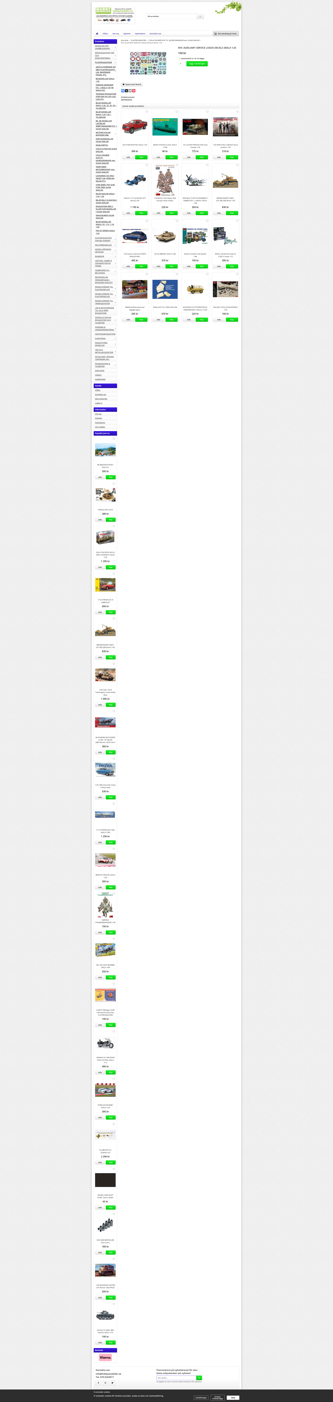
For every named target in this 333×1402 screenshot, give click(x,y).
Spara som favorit (132, 84)
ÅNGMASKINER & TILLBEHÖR (102, 365)
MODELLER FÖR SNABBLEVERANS (102, 47)
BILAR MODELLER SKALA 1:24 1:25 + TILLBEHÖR (103, 114)
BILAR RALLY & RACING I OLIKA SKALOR (106, 201)
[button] (111, 477)
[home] (97, 33)
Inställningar (201, 1397)
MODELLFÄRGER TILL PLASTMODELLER (104, 288)
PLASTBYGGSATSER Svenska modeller (103, 239)
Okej (233, 1397)
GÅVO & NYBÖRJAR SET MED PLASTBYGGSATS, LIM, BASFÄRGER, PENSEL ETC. (106, 71)
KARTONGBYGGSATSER (105, 334)
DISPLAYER (99, 370)
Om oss (116, 33)
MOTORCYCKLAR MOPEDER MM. (103, 133)
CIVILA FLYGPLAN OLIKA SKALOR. (106, 150)
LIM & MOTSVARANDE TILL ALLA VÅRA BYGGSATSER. (104, 310)
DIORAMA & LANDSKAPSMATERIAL (104, 328)
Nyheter (127, 33)
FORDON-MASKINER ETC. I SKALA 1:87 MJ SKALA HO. (105, 87)
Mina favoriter (101, 398)
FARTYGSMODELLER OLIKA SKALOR (104, 140)
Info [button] (100, 477)
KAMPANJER (100, 379)
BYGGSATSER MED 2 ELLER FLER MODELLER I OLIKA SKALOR (106, 209)
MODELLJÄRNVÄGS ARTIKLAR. (103, 250)
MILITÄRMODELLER (103, 245)
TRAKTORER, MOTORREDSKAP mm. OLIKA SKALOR (105, 169)
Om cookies (100, 427)
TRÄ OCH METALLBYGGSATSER (104, 351)
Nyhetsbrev (140, 33)
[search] (200, 16)
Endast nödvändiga (217, 1397)
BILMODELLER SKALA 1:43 (105, 79)
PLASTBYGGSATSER (103, 62)
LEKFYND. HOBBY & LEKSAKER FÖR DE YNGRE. (103, 263)
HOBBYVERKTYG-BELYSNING (102, 271)
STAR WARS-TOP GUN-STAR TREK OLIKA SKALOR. (105, 187)
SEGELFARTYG (102, 145)
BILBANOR (99, 256)
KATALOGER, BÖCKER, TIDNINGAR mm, (104, 357)
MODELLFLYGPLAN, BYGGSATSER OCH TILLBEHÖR (103, 320)
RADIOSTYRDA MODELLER (101, 344)
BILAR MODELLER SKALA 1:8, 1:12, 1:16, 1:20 (105, 224)
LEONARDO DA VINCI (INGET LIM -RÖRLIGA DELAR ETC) (105, 178)
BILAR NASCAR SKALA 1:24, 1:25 (105, 195)
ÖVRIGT (98, 375)
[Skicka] (199, 1378)
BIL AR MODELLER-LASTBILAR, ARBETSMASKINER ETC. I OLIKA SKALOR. (106, 125)
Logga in (98, 403)
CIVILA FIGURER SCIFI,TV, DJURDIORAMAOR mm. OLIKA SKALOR (106, 159)
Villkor (105, 33)
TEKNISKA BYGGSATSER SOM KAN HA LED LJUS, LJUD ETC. (106, 96)
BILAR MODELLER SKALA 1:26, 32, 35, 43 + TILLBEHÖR (106, 105)
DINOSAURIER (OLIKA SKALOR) (105, 216)
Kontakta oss (155, 33)
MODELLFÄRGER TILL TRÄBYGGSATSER (104, 302)
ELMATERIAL (100, 338)
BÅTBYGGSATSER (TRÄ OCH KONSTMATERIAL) (104, 55)
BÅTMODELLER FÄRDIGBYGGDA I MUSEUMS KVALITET (104, 280)
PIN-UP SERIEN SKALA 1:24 (105, 231)
